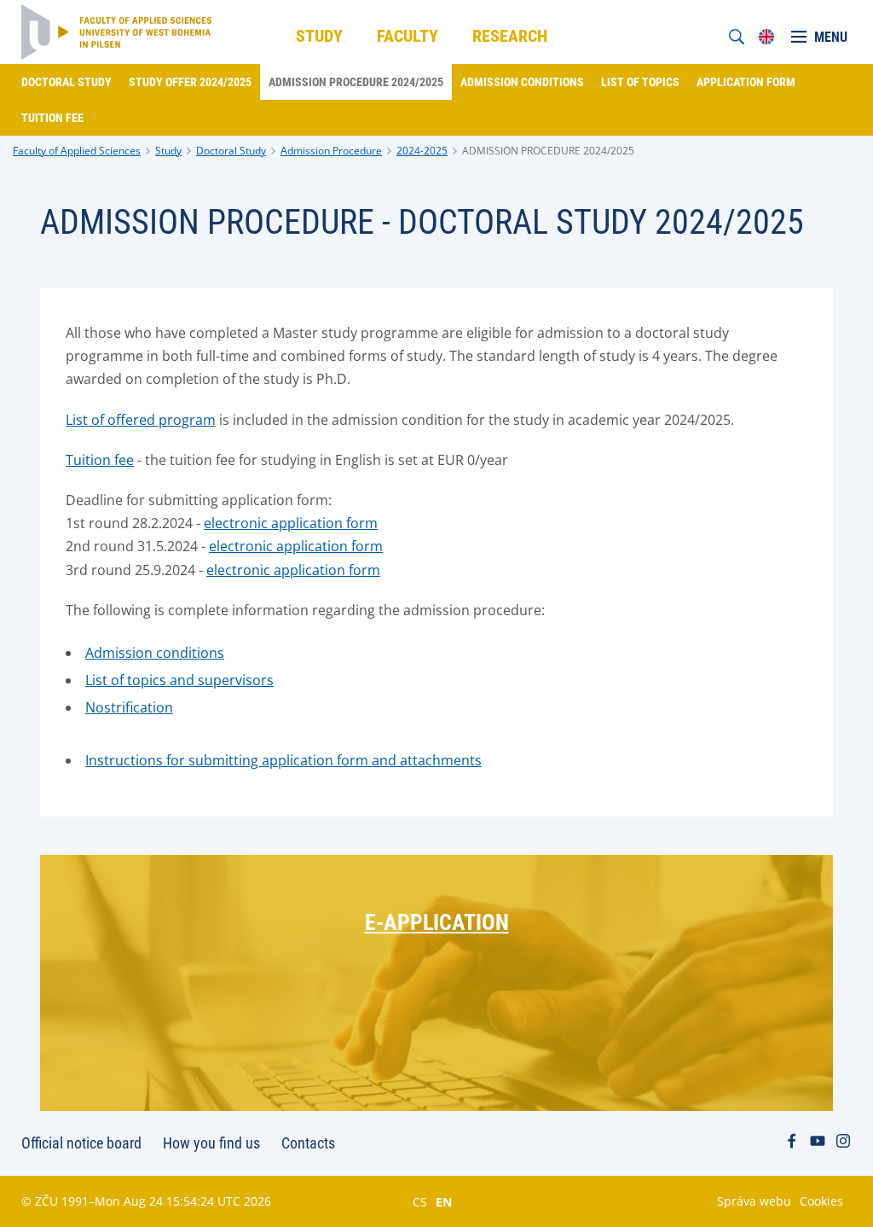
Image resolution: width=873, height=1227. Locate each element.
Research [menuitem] (509, 36)
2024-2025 (422, 150)
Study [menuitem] (319, 36)
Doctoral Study (231, 150)
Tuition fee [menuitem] (52, 118)
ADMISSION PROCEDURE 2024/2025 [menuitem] (356, 82)
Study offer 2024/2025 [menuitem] (190, 82)
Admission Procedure (331, 150)
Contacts (308, 1143)
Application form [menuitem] (746, 82)
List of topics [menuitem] (640, 82)
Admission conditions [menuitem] (522, 82)
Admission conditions (154, 652)
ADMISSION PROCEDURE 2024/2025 (548, 150)
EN (444, 1201)
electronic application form (291, 523)
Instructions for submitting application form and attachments (283, 760)
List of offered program (141, 419)
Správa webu (754, 1201)
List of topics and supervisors (179, 680)
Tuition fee (100, 460)
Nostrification (129, 707)
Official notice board (81, 1143)
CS (420, 1201)
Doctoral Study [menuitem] (66, 82)
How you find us (211, 1143)
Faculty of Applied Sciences (77, 150)
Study (168, 150)
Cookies (821, 1201)
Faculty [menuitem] (407, 36)
